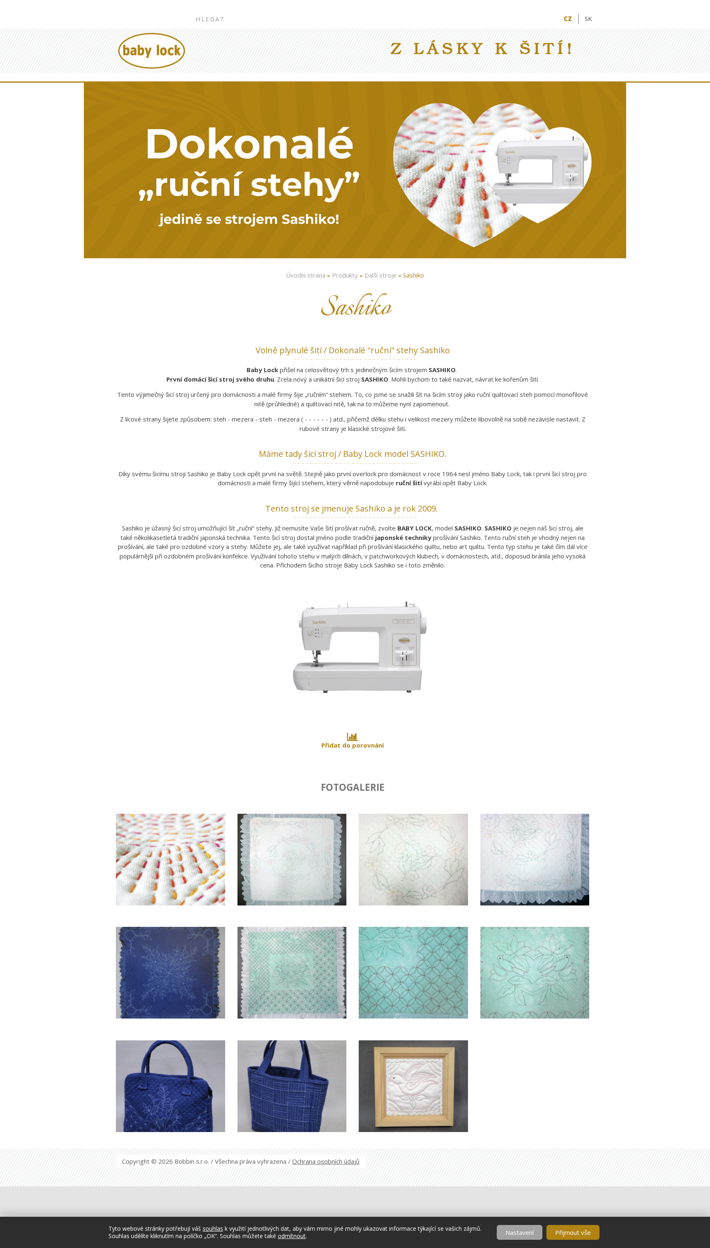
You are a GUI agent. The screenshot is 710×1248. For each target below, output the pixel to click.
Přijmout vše (573, 1232)
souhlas (213, 1228)
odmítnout (292, 1236)
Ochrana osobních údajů (326, 1161)
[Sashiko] (352, 717)
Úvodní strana (305, 275)
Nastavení (519, 1232)
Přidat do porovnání (352, 745)
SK (588, 18)
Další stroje (380, 275)
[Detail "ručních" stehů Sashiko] (170, 809)
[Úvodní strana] (151, 51)
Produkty (345, 275)
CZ (568, 18)
